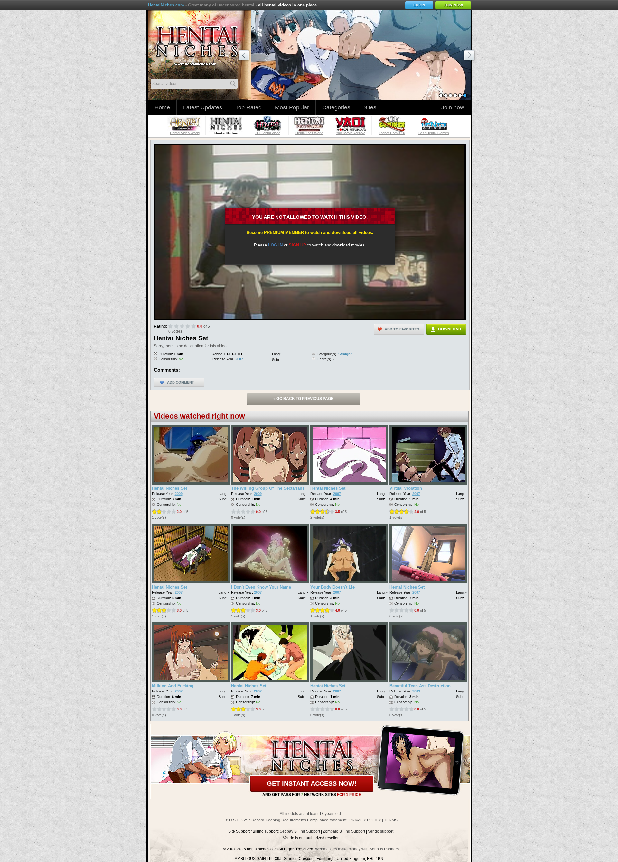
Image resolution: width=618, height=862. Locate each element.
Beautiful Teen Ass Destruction (420, 685)
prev (245, 56)
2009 (179, 494)
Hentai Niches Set (169, 488)
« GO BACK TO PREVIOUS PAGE (303, 398)
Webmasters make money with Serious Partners (357, 849)
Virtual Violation (405, 488)
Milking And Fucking (172, 685)
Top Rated (248, 107)
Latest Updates (202, 107)
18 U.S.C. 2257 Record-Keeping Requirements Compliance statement (285, 820)
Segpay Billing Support (300, 831)
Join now (452, 107)
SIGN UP (297, 245)
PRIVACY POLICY (365, 820)
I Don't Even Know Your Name (261, 587)
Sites (369, 107)
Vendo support (380, 831)
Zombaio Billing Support (344, 831)
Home (162, 107)
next (470, 56)
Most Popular (292, 107)
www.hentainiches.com (201, 43)
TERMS (391, 820)
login (419, 5)
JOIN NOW (453, 5)
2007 (239, 359)
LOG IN (275, 245)
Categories (336, 107)
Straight (345, 354)
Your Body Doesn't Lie (332, 587)
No (181, 359)
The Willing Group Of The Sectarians (267, 488)
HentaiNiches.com (166, 5)
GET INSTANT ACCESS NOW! (312, 783)
